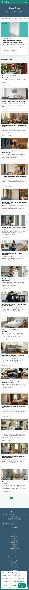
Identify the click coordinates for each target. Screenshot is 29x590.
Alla (3, 18)
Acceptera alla (21, 585)
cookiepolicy (21, 581)
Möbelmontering (22, 18)
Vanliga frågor (14, 536)
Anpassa (6, 585)
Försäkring (14, 540)
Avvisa (14, 585)
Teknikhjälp (14, 562)
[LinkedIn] (13, 523)
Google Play (18, 519)
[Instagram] (3, 523)
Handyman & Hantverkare (11, 18)
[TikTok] (6, 523)
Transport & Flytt (14, 560)
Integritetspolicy (14, 544)
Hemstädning (14, 567)
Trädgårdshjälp (14, 565)
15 (17, 498)
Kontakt (14, 550)
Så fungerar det (14, 532)
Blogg (14, 534)
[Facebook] (9, 523)
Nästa (20, 498)
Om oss (14, 530)
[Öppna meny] (25, 2)
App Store (10, 519)
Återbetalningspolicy (14, 548)
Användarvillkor (14, 542)
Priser (14, 538)
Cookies (14, 546)
